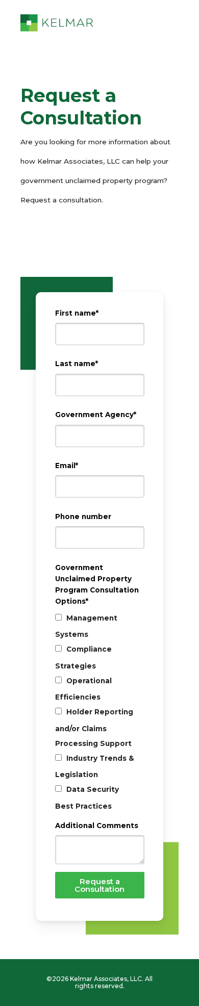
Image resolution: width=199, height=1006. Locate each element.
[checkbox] (99, 712)
